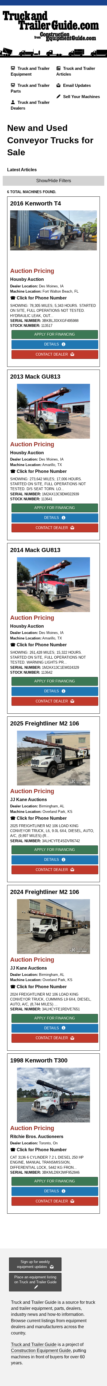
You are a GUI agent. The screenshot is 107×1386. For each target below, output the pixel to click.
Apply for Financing (54, 334)
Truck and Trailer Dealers (30, 105)
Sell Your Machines (81, 96)
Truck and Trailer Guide (34, 1344)
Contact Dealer (52, 354)
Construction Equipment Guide (41, 1350)
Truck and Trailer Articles (75, 71)
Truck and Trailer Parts (30, 88)
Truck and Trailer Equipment (30, 71)
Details (52, 344)
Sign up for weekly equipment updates (33, 1264)
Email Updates (76, 85)
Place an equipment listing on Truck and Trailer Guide (35, 1279)
